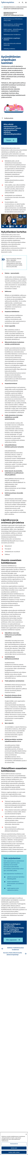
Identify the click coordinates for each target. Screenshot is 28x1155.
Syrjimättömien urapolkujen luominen (12, 39)
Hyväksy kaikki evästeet (14, 1152)
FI (19, 3)
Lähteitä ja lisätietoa (9, 49)
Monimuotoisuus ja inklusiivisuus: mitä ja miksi (13, 19)
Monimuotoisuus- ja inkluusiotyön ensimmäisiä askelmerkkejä (13, 24)
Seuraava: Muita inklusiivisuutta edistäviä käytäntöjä (12, 953)
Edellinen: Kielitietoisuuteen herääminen (15, 948)
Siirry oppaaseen (11, 940)
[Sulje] (26, 1134)
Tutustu (8, 140)
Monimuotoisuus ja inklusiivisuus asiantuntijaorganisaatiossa (15, 7)
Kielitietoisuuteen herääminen (12, 34)
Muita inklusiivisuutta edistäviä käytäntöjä (12, 44)
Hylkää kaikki (14, 1148)
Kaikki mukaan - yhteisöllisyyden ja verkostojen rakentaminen (13, 30)
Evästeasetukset (14, 1143)
